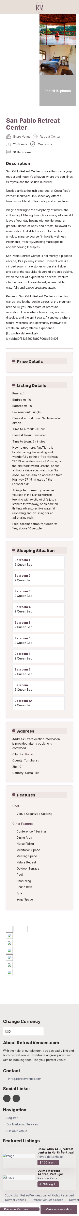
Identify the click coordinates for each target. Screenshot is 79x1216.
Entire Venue (22, 136)
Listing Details (31, 385)
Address (25, 731)
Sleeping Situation (36, 550)
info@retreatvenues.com (24, 1078)
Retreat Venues (15, 1200)
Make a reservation (58, 1209)
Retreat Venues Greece (47, 1200)
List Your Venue (16, 1131)
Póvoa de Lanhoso (50, 1156)
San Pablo (26, 754)
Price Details (30, 361)
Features (26, 795)
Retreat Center (50, 136)
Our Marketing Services (22, 1124)
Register (12, 1118)
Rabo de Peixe (47, 1178)
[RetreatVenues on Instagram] (16, 1098)
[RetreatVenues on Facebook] (7, 1098)
